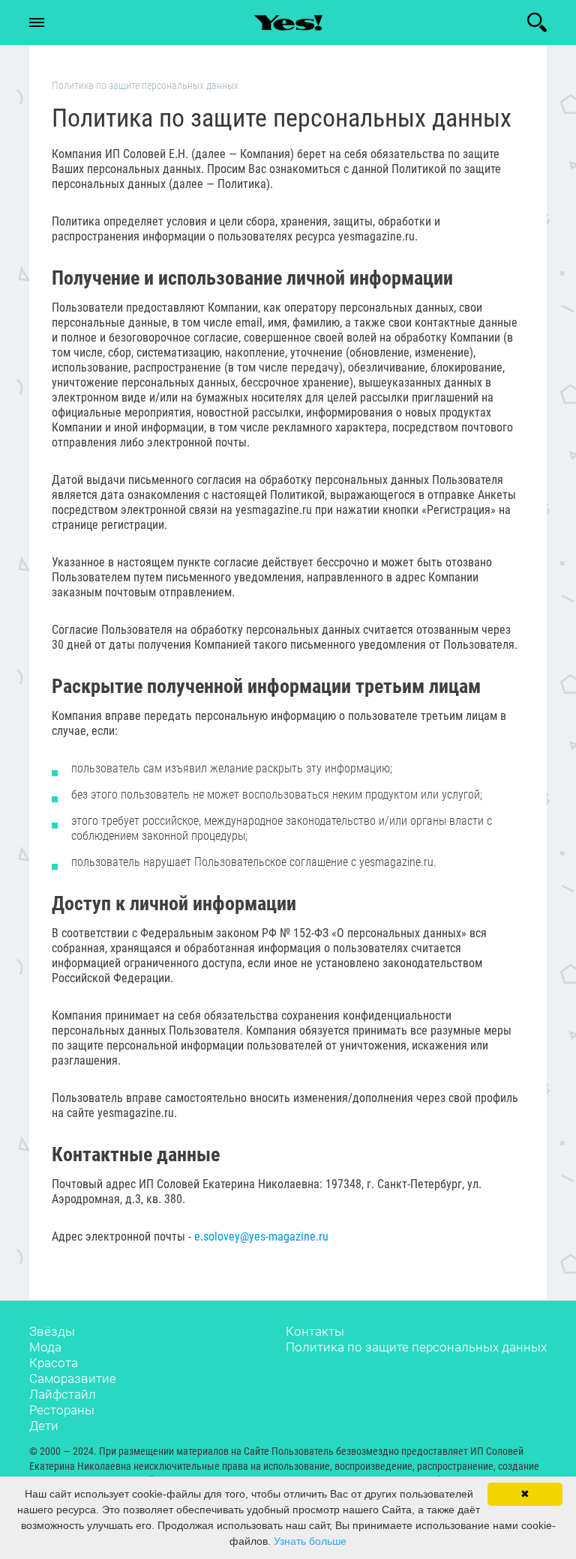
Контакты (315, 1331)
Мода (45, 1346)
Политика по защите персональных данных (416, 1346)
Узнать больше (310, 1541)
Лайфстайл (62, 1394)
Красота (53, 1362)
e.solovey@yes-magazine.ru (261, 1236)
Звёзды (52, 1331)
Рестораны (61, 1409)
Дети (43, 1425)
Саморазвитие (72, 1378)
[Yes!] (288, 22)
